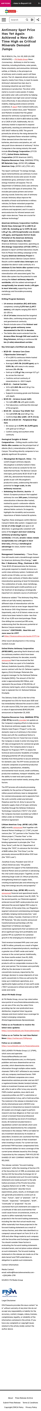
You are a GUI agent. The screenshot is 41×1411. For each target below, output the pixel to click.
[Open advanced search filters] (32, 19)
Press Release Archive (24, 1398)
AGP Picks (5, 3)
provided (23, 720)
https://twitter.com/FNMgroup (19, 1038)
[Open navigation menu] (4, 20)
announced (6, 660)
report (14, 107)
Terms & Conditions (30, 1403)
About (10, 1398)
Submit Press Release (11, 1403)
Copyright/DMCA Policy (13, 1407)
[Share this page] (37, 20)
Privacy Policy (31, 1407)
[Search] (27, 19)
